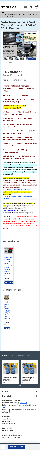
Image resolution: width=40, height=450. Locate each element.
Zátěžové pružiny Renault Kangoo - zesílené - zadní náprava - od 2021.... (10, 378)
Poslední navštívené (21, 356)
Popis (5, 80)
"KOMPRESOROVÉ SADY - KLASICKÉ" (16, 189)
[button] (5, 44)
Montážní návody (18, 80)
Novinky (5, 356)
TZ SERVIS (23, 403)
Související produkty (12, 241)
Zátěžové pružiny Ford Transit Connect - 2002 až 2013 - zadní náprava (7, 310)
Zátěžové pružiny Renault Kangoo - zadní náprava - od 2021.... (29, 378)
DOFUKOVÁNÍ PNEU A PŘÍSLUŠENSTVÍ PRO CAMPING (18, 198)
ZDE (3, 407)
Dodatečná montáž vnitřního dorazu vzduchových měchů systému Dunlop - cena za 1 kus (9, 266)
